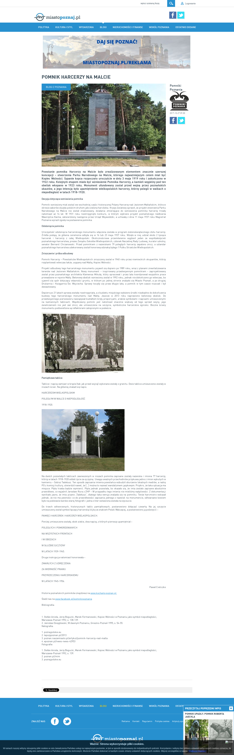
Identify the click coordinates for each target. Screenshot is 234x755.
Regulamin (147, 721)
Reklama (126, 721)
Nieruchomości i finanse (128, 27)
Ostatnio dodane (185, 27)
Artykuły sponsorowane (182, 721)
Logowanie (190, 3)
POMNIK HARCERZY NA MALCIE (76, 77)
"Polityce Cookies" (197, 751)
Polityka (43, 27)
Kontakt (135, 721)
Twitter (180, 15)
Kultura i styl (64, 27)
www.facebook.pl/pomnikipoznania (73, 598)
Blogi (103, 27)
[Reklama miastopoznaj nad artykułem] (117, 52)
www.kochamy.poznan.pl (103, 593)
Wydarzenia (86, 27)
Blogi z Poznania (56, 86)
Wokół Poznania (159, 27)
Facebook (172, 15)
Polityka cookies (162, 721)
